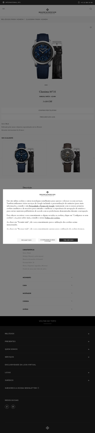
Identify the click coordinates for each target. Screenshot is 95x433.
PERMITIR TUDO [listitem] (68, 240)
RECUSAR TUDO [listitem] (26, 240)
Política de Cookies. (52, 218)
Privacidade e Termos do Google (41, 206)
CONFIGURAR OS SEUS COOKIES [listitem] (47, 240)
